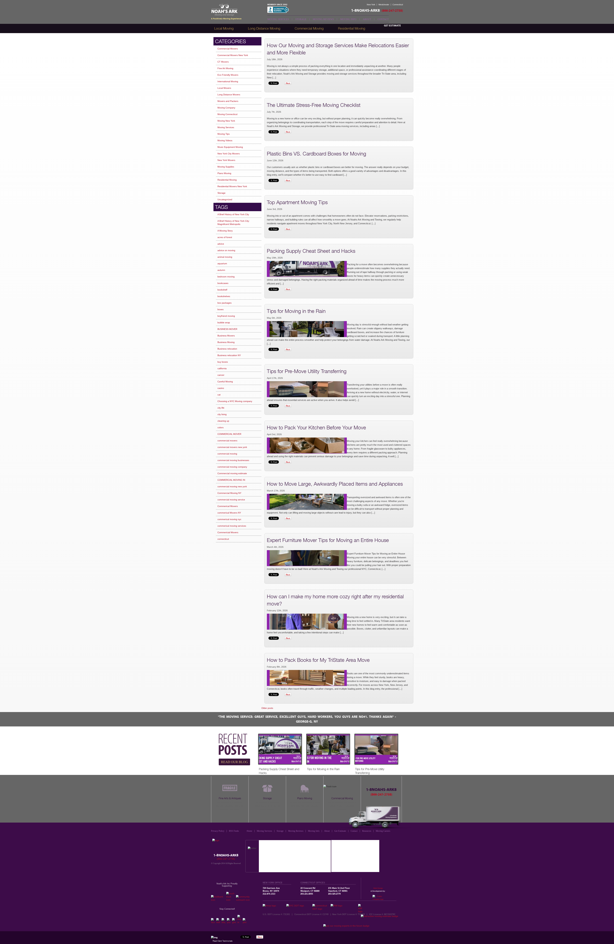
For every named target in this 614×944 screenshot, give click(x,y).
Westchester (383, 5)
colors (220, 427)
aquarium (222, 263)
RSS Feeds (234, 831)
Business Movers (226, 335)
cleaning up (223, 421)
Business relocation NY (229, 355)
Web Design (378, 888)
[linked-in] (239, 922)
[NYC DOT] (299, 905)
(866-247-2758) (392, 10)
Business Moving (226, 342)
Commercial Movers (227, 48)
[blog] (223, 922)
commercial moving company (232, 467)
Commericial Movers (227, 532)
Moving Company (226, 107)
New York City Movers (228, 153)
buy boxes (222, 362)
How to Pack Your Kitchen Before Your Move (316, 427)
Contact (383, 19)
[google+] (234, 922)
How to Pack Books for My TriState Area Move (318, 660)
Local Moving (224, 28)
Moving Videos (224, 140)
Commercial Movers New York (232, 55)
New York (371, 5)
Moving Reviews (323, 19)
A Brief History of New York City (233, 214)
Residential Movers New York (232, 186)
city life (220, 407)
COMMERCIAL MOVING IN (231, 480)
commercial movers (227, 440)
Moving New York (226, 120)
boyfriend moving (226, 316)
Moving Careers (383, 831)
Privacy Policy (217, 831)
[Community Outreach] (244, 900)
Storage (300, 19)
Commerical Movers (227, 506)
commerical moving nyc (229, 519)
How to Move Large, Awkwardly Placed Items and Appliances (335, 484)
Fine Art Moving (225, 68)
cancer (220, 375)
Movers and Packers (227, 101)
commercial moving (227, 453)
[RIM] (344, 905)
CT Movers (223, 61)
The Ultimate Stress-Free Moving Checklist (313, 105)
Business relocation (227, 348)
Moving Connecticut (227, 114)
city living (222, 414)
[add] (361, 911)
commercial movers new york (232, 447)
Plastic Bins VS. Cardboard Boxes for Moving (316, 154)
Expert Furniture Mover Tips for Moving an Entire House (328, 540)
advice (220, 244)
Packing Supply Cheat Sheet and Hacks (311, 251)
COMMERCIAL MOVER (229, 434)
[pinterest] (244, 922)
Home (249, 831)
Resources (366, 831)
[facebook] (213, 922)
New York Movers (226, 160)
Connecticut (398, 5)
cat (218, 394)
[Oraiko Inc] (378, 896)
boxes (220, 309)
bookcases (222, 283)
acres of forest (224, 237)
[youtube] (229, 922)
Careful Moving (225, 381)
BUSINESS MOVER (227, 329)
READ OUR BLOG (234, 762)
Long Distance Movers (228, 94)
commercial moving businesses (233, 460)
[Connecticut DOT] (321, 909)
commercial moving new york (232, 486)
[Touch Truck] (230, 900)
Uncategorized (224, 199)
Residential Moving (227, 180)
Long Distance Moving (264, 28)
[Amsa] (274, 905)
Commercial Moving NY (229, 493)
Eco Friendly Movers (227, 75)
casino (220, 388)
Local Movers (224, 88)
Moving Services (278, 19)
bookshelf (222, 289)
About (367, 19)
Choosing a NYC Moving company (234, 401)
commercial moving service (231, 499)
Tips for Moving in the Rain (296, 311)
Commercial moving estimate (232, 473)
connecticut (223, 539)
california (222, 368)
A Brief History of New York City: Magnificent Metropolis (233, 222)
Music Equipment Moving (230, 147)
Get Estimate (392, 25)
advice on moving (226, 250)
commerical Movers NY (229, 512)
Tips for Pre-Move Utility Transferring (306, 371)
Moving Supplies (225, 166)
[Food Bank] (218, 900)
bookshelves (223, 296)
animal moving (224, 257)
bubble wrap (223, 322)
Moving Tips (223, 134)
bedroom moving (226, 276)
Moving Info (348, 19)
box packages (224, 303)
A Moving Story (225, 230)
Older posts (267, 708)
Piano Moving (224, 173)
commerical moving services (231, 526)
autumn (221, 270)
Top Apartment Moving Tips (297, 202)
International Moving (227, 81)
